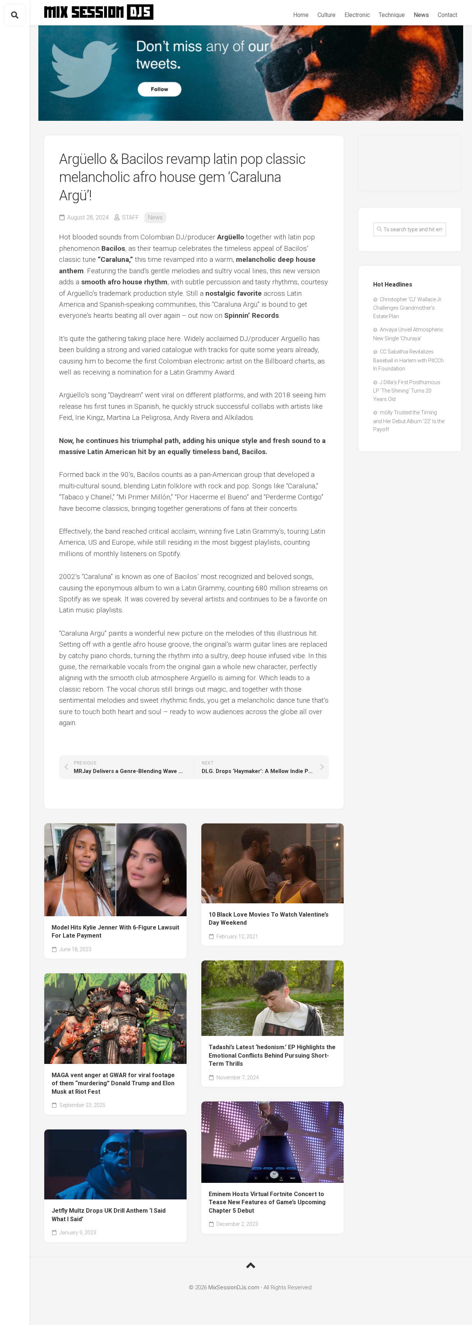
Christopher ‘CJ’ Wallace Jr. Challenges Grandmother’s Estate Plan (407, 307)
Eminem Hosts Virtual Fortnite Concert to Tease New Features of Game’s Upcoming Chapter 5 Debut (267, 1202)
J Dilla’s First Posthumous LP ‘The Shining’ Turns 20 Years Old (406, 390)
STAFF (130, 217)
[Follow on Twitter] (251, 73)
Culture (326, 14)
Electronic (357, 14)
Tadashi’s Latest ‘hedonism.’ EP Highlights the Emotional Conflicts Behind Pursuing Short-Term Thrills (272, 1055)
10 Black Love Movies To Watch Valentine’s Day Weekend (269, 919)
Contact (447, 14)
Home (301, 14)
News (421, 14)
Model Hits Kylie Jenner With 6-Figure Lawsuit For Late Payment (115, 931)
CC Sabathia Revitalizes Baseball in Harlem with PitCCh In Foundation (408, 360)
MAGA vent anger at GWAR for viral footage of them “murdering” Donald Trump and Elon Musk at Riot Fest (113, 1083)
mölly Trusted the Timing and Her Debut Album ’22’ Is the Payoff (408, 421)
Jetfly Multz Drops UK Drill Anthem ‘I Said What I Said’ (109, 1215)
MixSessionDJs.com (233, 1287)
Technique (392, 14)
